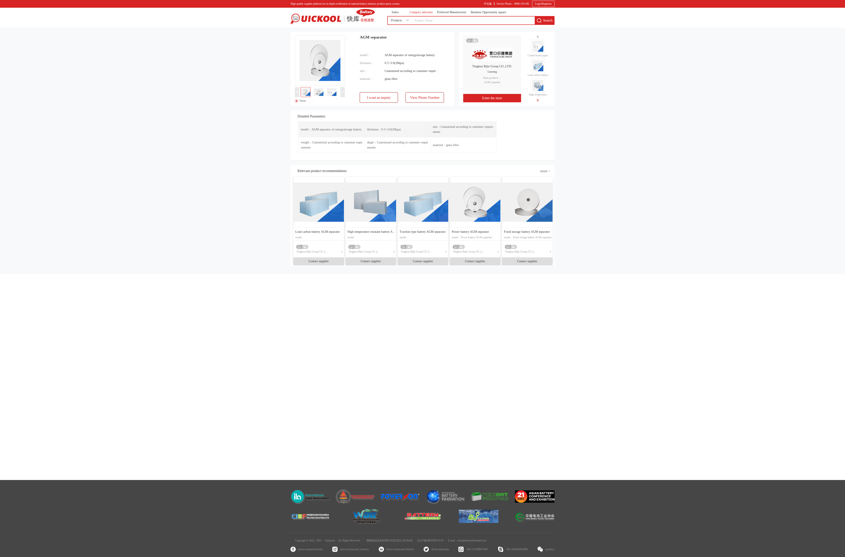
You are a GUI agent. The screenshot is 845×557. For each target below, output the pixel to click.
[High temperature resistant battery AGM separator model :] (370, 202)
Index (395, 12)
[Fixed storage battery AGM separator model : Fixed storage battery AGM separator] (527, 202)
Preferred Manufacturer (451, 12)
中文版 (488, 3)
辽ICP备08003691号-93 (430, 540)
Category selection (421, 12)
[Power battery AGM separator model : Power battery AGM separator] (475, 202)
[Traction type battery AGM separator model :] (423, 202)
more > (545, 171)
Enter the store (492, 98)
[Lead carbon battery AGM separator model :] (318, 202)
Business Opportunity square (488, 12)
